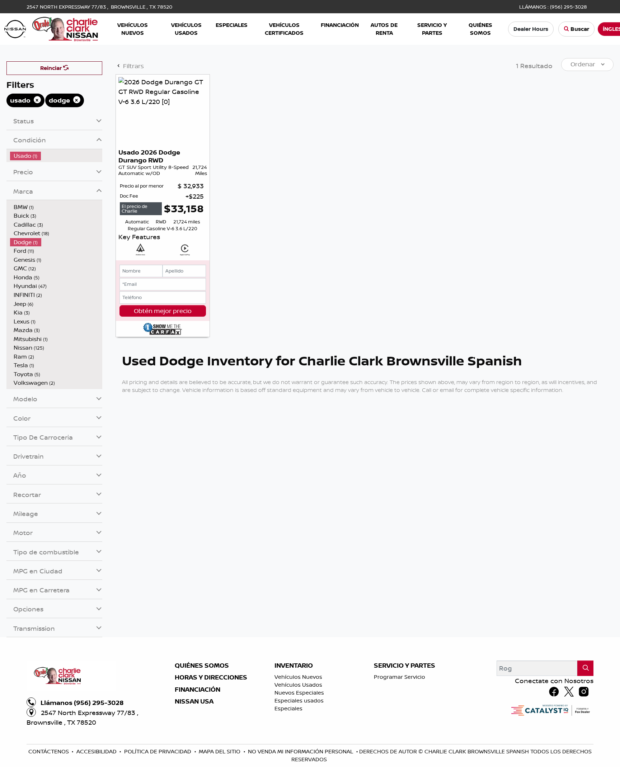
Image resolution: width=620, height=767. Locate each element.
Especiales (288, 708)
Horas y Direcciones (211, 677)
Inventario (293, 665)
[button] (133, 29)
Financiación (197, 689)
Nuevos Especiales (299, 692)
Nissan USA (194, 701)
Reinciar (51, 68)
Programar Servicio (399, 677)
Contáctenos (49, 751)
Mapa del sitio (220, 751)
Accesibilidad (97, 751)
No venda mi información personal (301, 751)
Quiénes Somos (202, 665)
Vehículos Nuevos (298, 677)
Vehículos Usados (298, 684)
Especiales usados (299, 700)
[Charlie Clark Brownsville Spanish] (51, 28)
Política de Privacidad (158, 751)
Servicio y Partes (404, 665)
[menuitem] (56, 155)
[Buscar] (585, 668)
